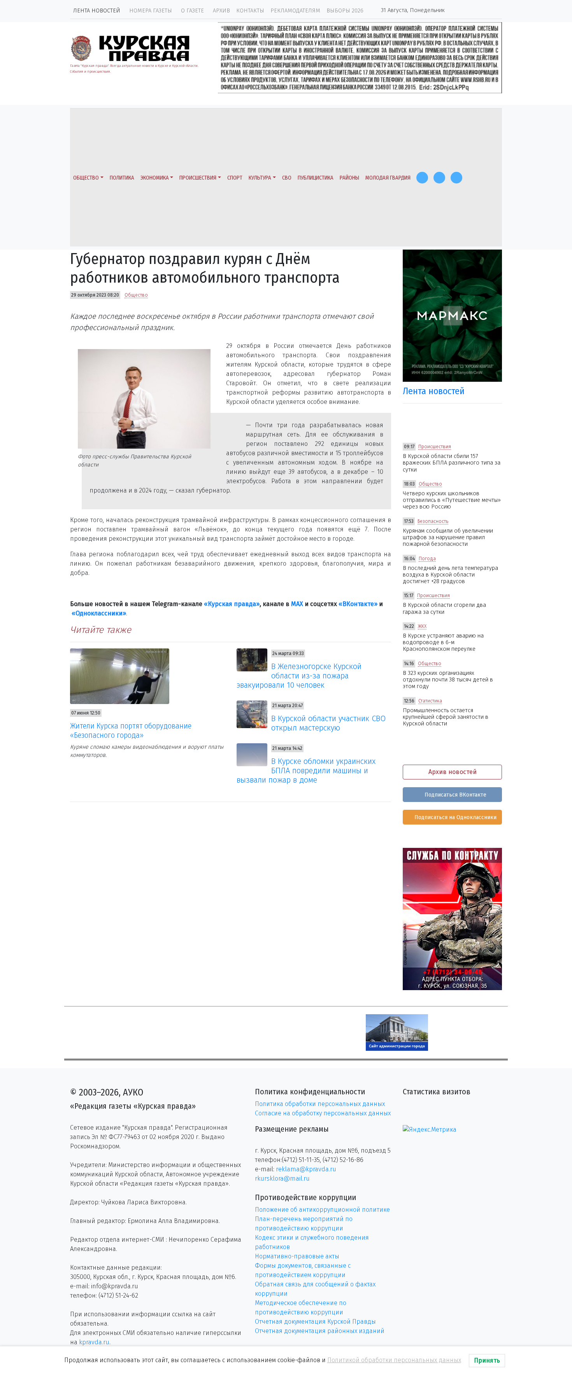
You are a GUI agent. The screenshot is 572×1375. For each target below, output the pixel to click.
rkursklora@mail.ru (282, 1178)
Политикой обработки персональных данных (394, 1360)
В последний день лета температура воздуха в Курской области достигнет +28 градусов (450, 575)
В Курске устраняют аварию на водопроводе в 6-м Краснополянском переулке (443, 642)
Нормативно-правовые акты (297, 1256)
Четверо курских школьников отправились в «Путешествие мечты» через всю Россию (452, 500)
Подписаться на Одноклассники (455, 817)
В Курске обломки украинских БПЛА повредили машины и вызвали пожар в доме (306, 770)
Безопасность (433, 521)
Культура (260, 178)
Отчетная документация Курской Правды (315, 1321)
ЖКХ (422, 626)
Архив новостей (452, 772)
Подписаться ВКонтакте (454, 794)
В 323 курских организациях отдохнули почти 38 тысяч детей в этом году (448, 680)
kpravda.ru (94, 1342)
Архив (221, 10)
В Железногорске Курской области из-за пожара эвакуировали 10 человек (299, 676)
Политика (122, 178)
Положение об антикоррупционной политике (322, 1209)
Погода (427, 558)
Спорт (234, 178)
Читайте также (100, 629)
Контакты (250, 10)
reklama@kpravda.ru (306, 1169)
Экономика (154, 178)
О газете (192, 10)
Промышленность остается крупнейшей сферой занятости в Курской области (445, 717)
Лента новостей (96, 10)
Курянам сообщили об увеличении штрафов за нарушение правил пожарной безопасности (448, 538)
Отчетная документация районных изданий (319, 1331)
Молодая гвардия (388, 178)
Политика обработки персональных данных (320, 1104)
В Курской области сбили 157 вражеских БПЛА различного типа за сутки (451, 463)
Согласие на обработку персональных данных (323, 1113)
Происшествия (197, 178)
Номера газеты (150, 10)
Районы (349, 178)
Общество (86, 178)
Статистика (430, 701)
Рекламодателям (295, 10)
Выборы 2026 (344, 10)
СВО (286, 178)
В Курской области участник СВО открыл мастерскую (328, 723)
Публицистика (315, 178)
